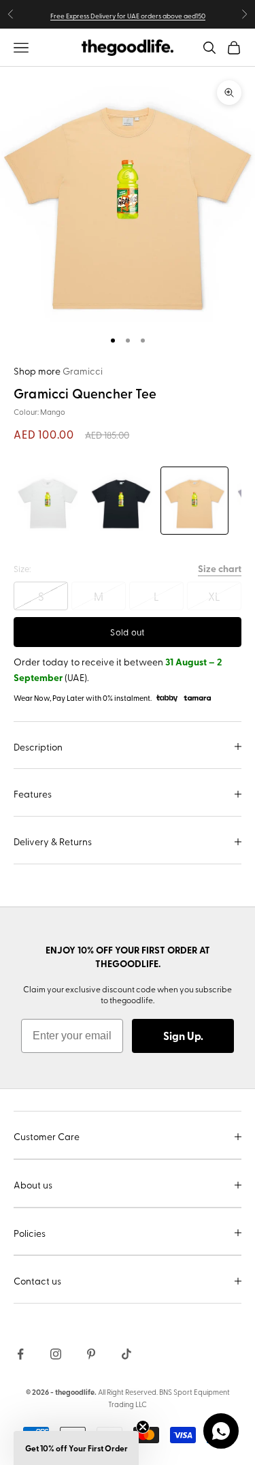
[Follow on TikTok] (126, 1354)
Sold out (127, 631)
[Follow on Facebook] (20, 1354)
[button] (76, 1448)
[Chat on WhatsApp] (221, 1431)
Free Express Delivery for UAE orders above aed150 (127, 15)
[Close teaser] (143, 1427)
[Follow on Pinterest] (91, 1354)
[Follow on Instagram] (56, 1354)
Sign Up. (183, 1035)
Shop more (58, 370)
